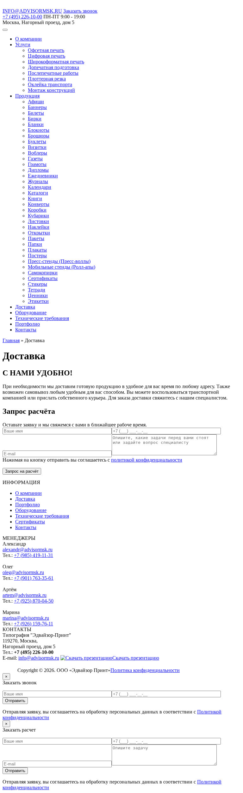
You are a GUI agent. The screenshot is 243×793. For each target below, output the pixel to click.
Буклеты (37, 141)
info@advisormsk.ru (38, 658)
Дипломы (38, 170)
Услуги (22, 44)
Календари (39, 187)
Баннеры (37, 107)
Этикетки (38, 301)
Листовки (38, 221)
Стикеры (37, 284)
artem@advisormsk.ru (25, 595)
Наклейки (38, 227)
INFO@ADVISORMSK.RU (32, 11)
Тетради (36, 289)
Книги (35, 198)
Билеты (36, 113)
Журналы (38, 181)
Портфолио (27, 324)
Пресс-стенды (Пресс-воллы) (59, 261)
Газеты (35, 158)
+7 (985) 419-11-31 (33, 555)
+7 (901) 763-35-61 (33, 578)
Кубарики (38, 215)
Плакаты (37, 250)
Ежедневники (43, 175)
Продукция (27, 96)
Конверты (38, 204)
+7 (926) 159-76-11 (33, 623)
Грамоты (37, 164)
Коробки (37, 210)
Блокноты (38, 130)
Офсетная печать (46, 50)
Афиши (36, 101)
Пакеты (36, 238)
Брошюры (38, 135)
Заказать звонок (80, 11)
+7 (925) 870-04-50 (33, 601)
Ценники (38, 295)
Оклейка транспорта (50, 84)
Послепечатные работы (53, 73)
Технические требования (42, 318)
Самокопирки (43, 272)
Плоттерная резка (47, 78)
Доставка (25, 307)
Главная (11, 340)
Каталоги (38, 192)
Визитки (37, 147)
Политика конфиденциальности (145, 670)
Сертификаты (43, 278)
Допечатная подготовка (53, 67)
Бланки (36, 124)
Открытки (39, 232)
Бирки (34, 118)
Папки (35, 244)
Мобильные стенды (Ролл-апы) (61, 267)
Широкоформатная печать (56, 61)
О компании (28, 39)
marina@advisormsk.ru (26, 618)
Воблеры (37, 153)
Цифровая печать (46, 56)
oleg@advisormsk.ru (23, 572)
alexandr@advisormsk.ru (28, 549)
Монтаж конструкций (51, 90)
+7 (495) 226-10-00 (22, 16)
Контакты (25, 329)
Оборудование (31, 312)
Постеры (37, 255)
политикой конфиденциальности (146, 460)
